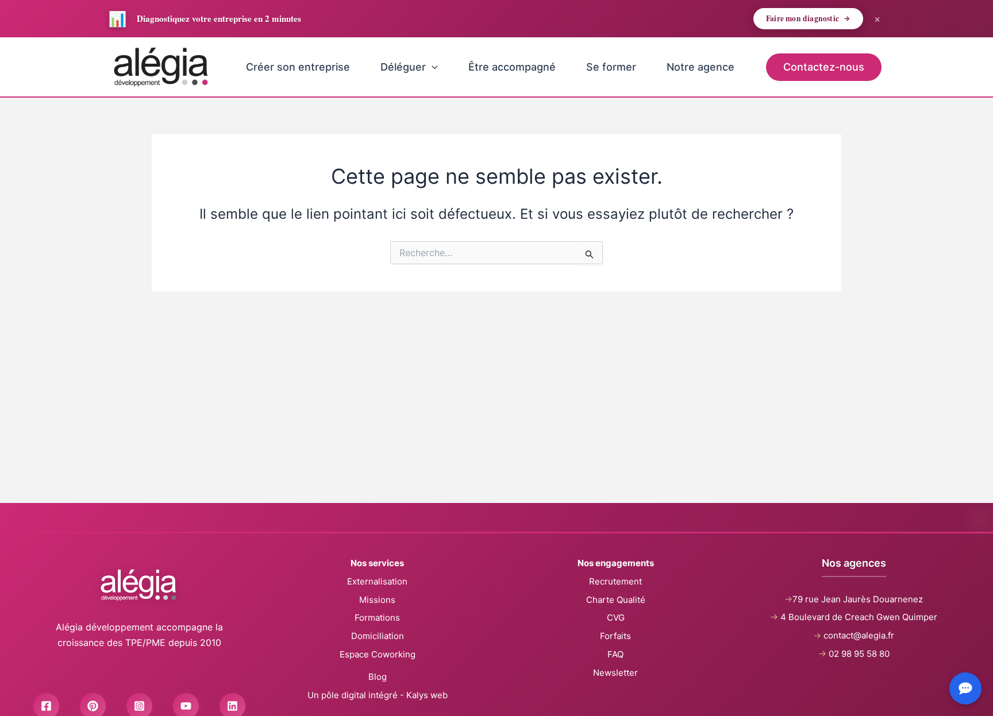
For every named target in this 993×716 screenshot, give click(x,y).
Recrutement (615, 581)
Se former (611, 67)
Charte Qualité (615, 599)
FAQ (615, 654)
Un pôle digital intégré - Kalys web (377, 695)
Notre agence (700, 67)
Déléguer (403, 67)
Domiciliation (377, 635)
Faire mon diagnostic (802, 18)
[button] (432, 67)
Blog (377, 676)
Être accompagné (512, 67)
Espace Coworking (377, 654)
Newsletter (615, 672)
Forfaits (615, 635)
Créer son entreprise (298, 67)
